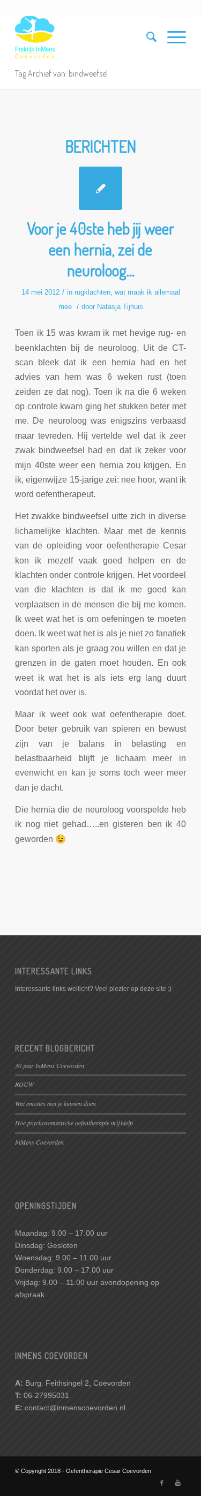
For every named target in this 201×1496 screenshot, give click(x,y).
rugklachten (92, 292)
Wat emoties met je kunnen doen (55, 1103)
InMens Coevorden (39, 1142)
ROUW (24, 1084)
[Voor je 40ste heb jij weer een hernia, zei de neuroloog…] (100, 188)
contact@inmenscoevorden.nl (75, 1407)
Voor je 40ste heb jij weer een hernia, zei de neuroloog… (100, 249)
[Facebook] (162, 1483)
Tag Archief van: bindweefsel (61, 73)
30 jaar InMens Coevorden (49, 1065)
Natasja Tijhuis (120, 307)
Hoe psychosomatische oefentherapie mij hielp (74, 1122)
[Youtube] (178, 1483)
